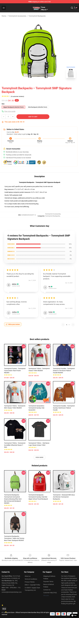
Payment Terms (48, 581)
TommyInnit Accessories (17, 16)
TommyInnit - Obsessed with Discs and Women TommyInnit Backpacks (64, 497)
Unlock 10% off (4, 609)
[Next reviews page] (73, 325)
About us (27, 576)
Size (3, 104)
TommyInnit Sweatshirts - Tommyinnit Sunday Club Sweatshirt (36, 408)
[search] (72, 8)
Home (4, 16)
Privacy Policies (30, 582)
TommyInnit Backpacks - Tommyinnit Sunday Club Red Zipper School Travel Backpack (38, 497)
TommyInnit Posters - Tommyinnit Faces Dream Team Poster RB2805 (15, 370)
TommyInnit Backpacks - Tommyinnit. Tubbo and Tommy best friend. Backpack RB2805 (14, 538)
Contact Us (46, 590)
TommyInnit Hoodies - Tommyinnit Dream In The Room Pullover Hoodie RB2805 (64, 370)
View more (40, 457)
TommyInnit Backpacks (37, 16)
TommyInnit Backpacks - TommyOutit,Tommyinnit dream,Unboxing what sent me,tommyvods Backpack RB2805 (13, 499)
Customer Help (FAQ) (50, 592)
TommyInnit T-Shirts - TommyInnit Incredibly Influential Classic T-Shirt (14, 445)
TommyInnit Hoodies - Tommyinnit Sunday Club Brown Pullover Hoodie (64, 408)
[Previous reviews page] (63, 325)
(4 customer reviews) (17, 96)
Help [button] (75, 615)
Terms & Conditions (31, 579)
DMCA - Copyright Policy (32, 585)
